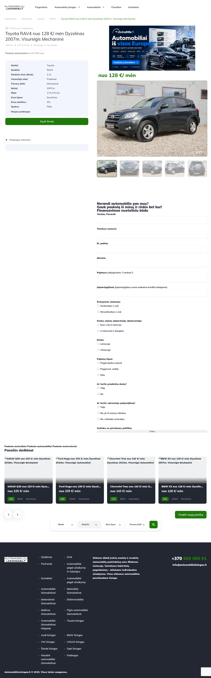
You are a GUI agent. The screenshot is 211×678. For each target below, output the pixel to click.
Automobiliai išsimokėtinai (48, 590)
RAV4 (53, 18)
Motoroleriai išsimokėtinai (48, 601)
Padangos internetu (20, 139)
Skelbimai (27, 18)
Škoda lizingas (49, 648)
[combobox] (65, 524)
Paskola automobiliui (16, 53)
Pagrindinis (41, 7)
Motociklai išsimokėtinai (74, 590)
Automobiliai (94, 7)
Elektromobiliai (75, 599)
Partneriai (46, 563)
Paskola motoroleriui (65, 446)
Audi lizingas (48, 635)
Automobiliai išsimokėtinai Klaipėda (48, 624)
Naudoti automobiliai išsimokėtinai (48, 659)
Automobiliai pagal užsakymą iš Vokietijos (76, 567)
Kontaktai (133, 7)
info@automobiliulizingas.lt (190, 564)
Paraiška (116, 7)
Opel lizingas (74, 648)
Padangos (72, 655)
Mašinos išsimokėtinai (48, 612)
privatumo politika (120, 428)
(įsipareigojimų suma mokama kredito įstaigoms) (132, 287)
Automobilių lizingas (65, 7)
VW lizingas (48, 641)
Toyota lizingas (75, 620)
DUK (69, 557)
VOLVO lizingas (75, 641)
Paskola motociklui (15, 446)
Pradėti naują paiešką (191, 514)
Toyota (40, 18)
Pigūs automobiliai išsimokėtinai (77, 612)
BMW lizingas (75, 635)
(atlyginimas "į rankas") (115, 272)
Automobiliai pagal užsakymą (76, 580)
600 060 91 (189, 558)
